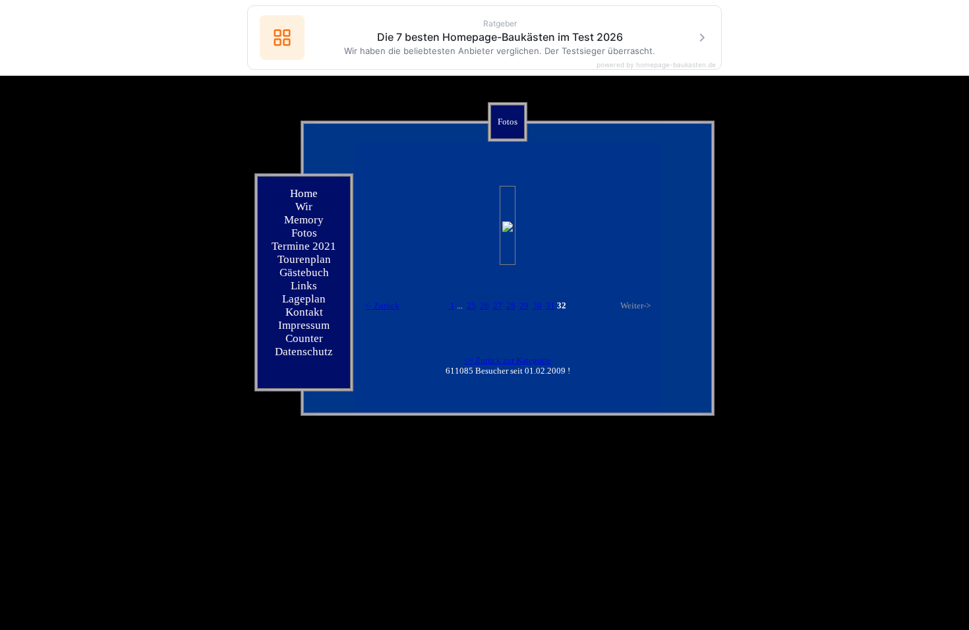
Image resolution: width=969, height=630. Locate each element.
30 (537, 305)
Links (304, 285)
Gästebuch (304, 272)
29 (524, 305)
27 (497, 305)
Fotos (304, 233)
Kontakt (304, 312)
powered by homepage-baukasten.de (656, 64)
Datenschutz (304, 351)
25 (471, 305)
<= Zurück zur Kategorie (507, 360)
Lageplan (304, 299)
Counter (304, 338)
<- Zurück (382, 305)
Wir (303, 206)
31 (550, 305)
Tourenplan (304, 259)
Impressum (304, 325)
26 (484, 305)
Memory (304, 220)
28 (510, 305)
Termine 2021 (304, 246)
